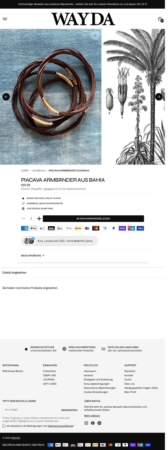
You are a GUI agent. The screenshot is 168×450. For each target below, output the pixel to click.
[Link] (82, 4)
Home (24, 170)
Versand (48, 188)
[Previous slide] (6, 96)
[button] (5, 19)
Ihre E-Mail (11, 409)
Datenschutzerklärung (60, 426)
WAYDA (15, 437)
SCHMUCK (38, 170)
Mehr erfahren (92, 415)
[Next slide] (158, 96)
